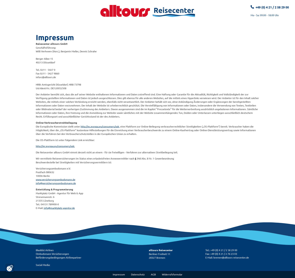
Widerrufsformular (172, 274)
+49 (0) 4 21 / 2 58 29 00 (272, 7)
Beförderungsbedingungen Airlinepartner (58, 257)
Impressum (119, 274)
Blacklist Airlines (45, 250)
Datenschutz (138, 274)
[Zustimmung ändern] (10, 268)
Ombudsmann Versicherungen (52, 253)
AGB (153, 274)
